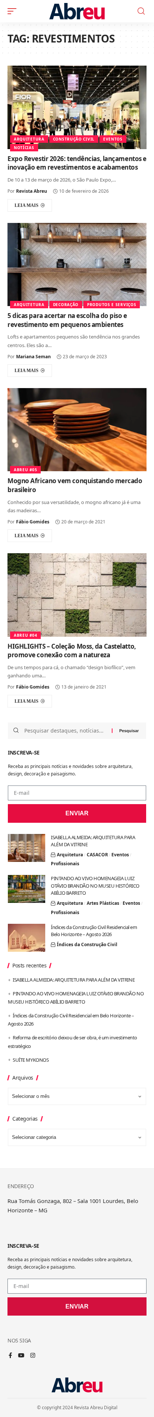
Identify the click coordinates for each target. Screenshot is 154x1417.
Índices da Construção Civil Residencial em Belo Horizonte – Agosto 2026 (94, 931)
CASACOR (97, 854)
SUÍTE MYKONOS (31, 1060)
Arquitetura (29, 139)
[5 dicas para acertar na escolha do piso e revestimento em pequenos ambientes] (77, 264)
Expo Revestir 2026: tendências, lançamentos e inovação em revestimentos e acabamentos (77, 163)
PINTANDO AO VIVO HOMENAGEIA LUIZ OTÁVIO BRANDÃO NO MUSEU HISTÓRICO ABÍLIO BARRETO (95, 885)
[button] (13, 11)
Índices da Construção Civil (87, 944)
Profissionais (65, 863)
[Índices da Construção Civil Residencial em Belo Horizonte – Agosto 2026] (26, 938)
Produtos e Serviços (111, 304)
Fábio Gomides (32, 522)
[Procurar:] (65, 730)
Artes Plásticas (103, 903)
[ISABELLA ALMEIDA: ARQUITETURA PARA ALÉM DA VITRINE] (26, 848)
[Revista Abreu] (77, 11)
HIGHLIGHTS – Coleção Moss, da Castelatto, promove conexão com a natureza (71, 650)
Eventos (113, 139)
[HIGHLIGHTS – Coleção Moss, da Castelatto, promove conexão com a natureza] (77, 594)
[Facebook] (10, 1356)
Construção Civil (74, 139)
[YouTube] (21, 1356)
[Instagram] (32, 1356)
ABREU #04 (25, 635)
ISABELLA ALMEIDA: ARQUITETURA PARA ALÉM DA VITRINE (74, 979)
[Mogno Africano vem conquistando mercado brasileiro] (77, 429)
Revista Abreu (31, 191)
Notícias (24, 147)
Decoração (65, 304)
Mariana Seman (33, 356)
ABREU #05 (25, 469)
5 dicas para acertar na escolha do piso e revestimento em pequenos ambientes (67, 320)
